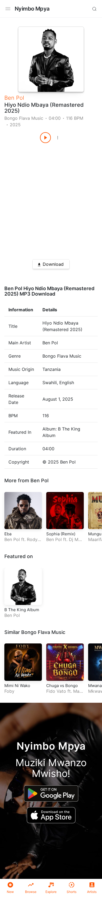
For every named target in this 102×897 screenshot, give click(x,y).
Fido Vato (56, 691)
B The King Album (21, 609)
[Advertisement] (51, 199)
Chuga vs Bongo (62, 685)
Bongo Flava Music (23, 118)
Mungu (94, 533)
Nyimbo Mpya (32, 8)
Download (53, 264)
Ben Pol (14, 98)
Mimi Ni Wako (17, 685)
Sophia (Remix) (60, 533)
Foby (9, 691)
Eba (7, 533)
